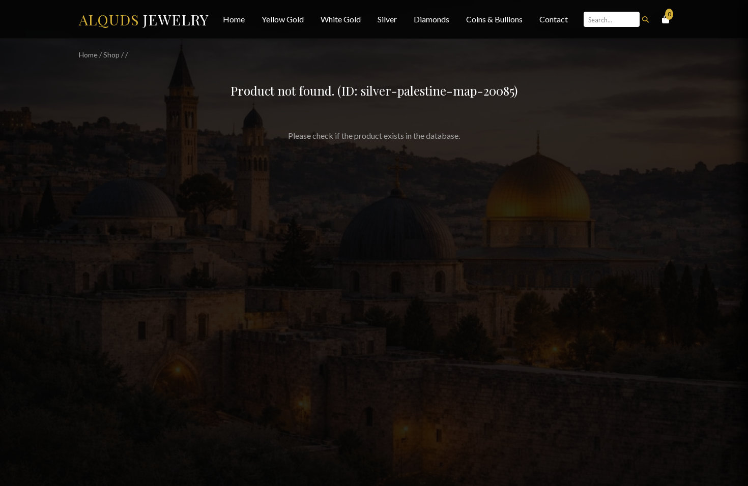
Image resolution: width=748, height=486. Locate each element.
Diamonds (431, 19)
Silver (387, 19)
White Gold (341, 19)
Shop (111, 54)
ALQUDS (144, 19)
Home (234, 19)
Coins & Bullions (494, 19)
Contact (553, 19)
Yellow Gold (283, 19)
